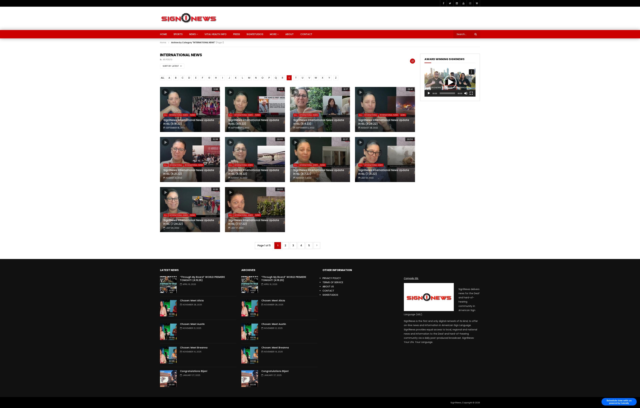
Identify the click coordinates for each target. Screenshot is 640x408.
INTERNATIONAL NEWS (178, 115)
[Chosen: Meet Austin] (168, 331)
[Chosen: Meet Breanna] (168, 355)
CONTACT (306, 34)
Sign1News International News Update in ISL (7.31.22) (383, 172)
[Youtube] (463, 3)
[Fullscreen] (471, 93)
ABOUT (289, 34)
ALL (162, 77)
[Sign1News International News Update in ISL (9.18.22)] (190, 109)
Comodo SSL (411, 278)
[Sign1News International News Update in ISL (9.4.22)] (320, 109)
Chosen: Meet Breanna (194, 347)
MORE (273, 34)
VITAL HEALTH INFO (215, 34)
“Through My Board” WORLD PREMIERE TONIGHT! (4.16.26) (202, 278)
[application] (450, 82)
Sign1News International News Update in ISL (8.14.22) (253, 172)
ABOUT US (328, 286)
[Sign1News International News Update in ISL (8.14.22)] (255, 159)
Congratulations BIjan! (193, 371)
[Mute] (466, 93)
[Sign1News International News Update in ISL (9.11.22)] (255, 109)
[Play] (428, 93)
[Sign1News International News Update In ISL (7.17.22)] (255, 209)
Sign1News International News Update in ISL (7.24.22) (188, 222)
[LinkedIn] (456, 3)
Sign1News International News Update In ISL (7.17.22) (253, 222)
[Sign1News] (188, 18)
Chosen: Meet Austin (192, 324)
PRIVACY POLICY (331, 278)
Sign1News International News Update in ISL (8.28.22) (383, 122)
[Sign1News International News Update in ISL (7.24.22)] (190, 209)
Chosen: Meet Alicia (192, 300)
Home (163, 42)
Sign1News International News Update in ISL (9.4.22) (318, 122)
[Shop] (476, 3)
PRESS (236, 34)
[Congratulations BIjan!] (168, 378)
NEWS (192, 34)
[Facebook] (443, 3)
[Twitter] (450, 3)
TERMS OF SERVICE (332, 282)
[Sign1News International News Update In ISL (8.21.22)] (190, 159)
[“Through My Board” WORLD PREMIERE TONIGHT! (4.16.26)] (168, 284)
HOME (163, 34)
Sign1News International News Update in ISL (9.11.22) (253, 122)
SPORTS (178, 34)
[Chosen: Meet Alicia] (168, 308)
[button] (450, 82)
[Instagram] (470, 3)
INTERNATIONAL (370, 115)
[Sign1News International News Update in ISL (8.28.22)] (385, 109)
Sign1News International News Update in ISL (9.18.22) (188, 122)
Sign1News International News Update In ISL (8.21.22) (188, 172)
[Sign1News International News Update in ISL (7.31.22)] (385, 159)
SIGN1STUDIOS (254, 34)
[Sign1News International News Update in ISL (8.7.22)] (320, 159)
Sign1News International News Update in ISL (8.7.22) (318, 172)
